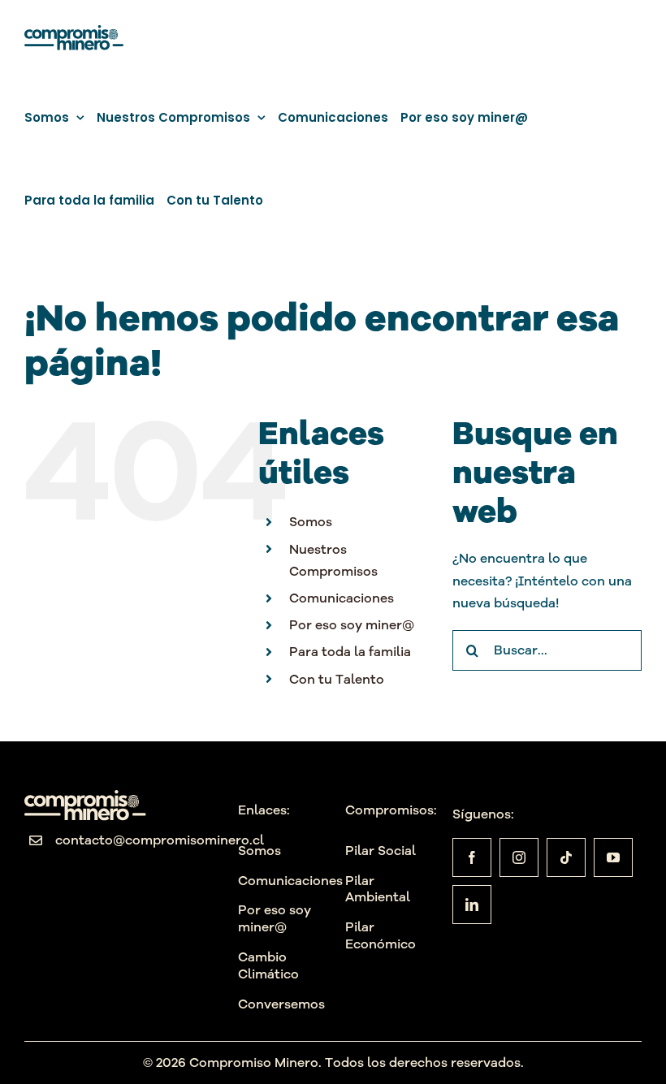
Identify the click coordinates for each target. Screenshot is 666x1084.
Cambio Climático (268, 965)
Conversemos (281, 1003)
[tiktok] (566, 857)
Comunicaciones (341, 598)
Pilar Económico (380, 935)
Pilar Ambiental (377, 888)
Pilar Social (380, 850)
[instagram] (519, 857)
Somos (310, 521)
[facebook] (471, 857)
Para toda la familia (350, 651)
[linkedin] (471, 904)
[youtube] (613, 857)
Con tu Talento (336, 679)
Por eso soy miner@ (351, 624)
